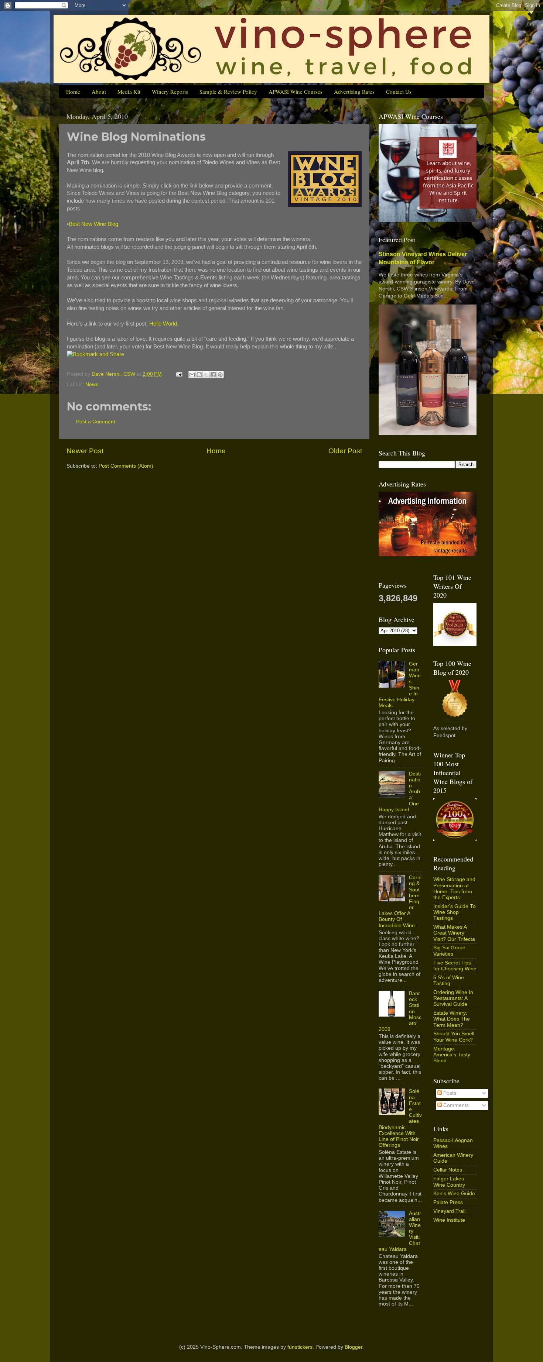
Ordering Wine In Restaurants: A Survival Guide (453, 998)
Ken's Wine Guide (454, 1193)
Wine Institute (449, 1220)
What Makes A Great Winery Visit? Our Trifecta (454, 933)
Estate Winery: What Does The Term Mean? (451, 1019)
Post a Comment (95, 421)
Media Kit (128, 91)
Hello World (163, 324)
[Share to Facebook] (213, 374)
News (91, 384)
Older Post (345, 451)
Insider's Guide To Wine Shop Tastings (454, 912)
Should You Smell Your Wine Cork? (453, 1036)
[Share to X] (206, 374)
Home (73, 91)
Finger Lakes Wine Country (449, 1181)
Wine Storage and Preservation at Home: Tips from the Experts (454, 888)
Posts (449, 1093)
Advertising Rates (354, 91)
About (99, 91)
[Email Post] (178, 374)
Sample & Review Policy (228, 91)
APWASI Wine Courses (295, 91)
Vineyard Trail (449, 1211)
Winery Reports (170, 91)
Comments (455, 1105)
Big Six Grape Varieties (449, 950)
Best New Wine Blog (93, 224)
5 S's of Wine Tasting (448, 980)
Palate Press (448, 1202)
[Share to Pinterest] (220, 374)
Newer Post (84, 451)
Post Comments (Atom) (126, 466)
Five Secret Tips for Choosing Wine (455, 965)
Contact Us (398, 91)
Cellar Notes (447, 1170)
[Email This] (192, 374)
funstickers (300, 1347)
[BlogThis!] (199, 374)
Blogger (353, 1347)
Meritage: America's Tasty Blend (451, 1054)
